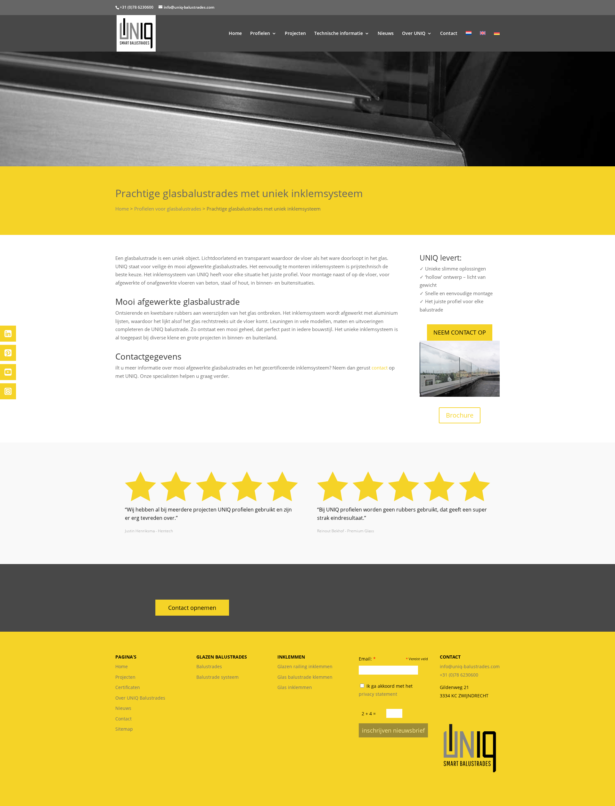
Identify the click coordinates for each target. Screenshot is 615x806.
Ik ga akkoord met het (386, 690)
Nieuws (386, 33)
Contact (448, 33)
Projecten (295, 33)
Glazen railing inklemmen (304, 666)
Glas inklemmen (294, 687)
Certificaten (127, 687)
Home (235, 33)
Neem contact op (459, 332)
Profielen (260, 33)
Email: (367, 659)
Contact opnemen (192, 607)
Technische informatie (338, 33)
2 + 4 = (369, 713)
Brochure (459, 415)
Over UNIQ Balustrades (140, 698)
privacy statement (378, 694)
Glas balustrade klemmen (304, 677)
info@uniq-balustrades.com (470, 666)
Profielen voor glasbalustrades (167, 208)
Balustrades (209, 666)
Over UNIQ (413, 33)
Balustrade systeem (217, 677)
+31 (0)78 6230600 (136, 7)
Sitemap (124, 729)
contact (380, 367)
